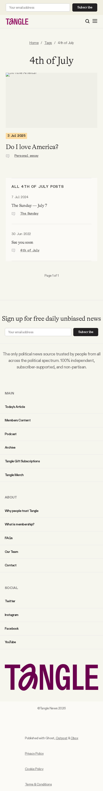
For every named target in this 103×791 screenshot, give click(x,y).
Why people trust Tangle (21, 511)
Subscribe (84, 7)
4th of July (29, 250)
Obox (74, 738)
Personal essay (26, 155)
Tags (48, 42)
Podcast (11, 434)
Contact (11, 565)
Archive (10, 447)
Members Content (17, 420)
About (11, 497)
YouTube (10, 642)
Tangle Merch (14, 475)
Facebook (11, 628)
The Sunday (29, 213)
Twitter (10, 601)
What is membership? (19, 524)
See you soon (22, 242)
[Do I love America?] (51, 100)
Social (11, 588)
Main (9, 393)
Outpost (62, 738)
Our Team (11, 551)
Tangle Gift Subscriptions (22, 461)
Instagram (11, 615)
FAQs (9, 538)
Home (34, 42)
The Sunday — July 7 (29, 205)
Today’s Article (15, 407)
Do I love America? (32, 147)
